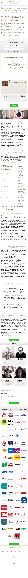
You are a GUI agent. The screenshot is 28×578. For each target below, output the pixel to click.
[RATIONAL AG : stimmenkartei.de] (11, 479)
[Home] (14, 4)
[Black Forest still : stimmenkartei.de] (24, 436)
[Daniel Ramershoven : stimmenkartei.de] (11, 536)
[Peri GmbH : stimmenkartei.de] (17, 514)
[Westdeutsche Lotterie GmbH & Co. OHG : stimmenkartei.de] (4, 450)
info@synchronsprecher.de (14, 564)
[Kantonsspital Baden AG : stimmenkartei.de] (24, 450)
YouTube (14, 574)
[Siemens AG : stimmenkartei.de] (4, 486)
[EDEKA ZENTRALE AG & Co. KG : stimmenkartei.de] (4, 422)
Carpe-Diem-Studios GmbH (21, 551)
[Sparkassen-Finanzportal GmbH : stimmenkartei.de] (11, 486)
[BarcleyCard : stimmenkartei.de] (4, 436)
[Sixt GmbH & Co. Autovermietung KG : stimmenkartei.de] (17, 529)
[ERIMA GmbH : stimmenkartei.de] (24, 443)
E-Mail (5, 335)
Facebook (14, 573)
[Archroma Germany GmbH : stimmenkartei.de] (24, 429)
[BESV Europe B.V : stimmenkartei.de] (11, 436)
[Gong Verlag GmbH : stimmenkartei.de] (17, 536)
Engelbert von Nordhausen (5, 185)
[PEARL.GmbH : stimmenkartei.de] (4, 479)
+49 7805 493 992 (20, 364)
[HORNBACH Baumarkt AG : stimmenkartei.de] (17, 493)
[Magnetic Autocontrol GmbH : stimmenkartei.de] (24, 457)
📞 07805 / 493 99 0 (6, 334)
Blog (15, 209)
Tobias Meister (5, 197)
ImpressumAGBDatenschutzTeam (14, 557)
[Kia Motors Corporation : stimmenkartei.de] (4, 457)
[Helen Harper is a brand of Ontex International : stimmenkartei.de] (17, 450)
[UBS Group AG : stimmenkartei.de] (24, 507)
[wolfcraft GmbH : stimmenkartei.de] (24, 529)
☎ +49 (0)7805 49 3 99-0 (8, 396)
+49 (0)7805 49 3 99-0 (14, 561)
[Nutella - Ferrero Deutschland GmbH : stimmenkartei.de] (17, 422)
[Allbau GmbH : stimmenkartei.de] (17, 429)
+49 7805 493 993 (8, 364)
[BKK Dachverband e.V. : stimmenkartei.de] (17, 436)
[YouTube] (14, 572)
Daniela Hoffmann (6, 192)
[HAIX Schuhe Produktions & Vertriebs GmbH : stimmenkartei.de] (11, 500)
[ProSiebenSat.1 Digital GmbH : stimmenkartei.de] (17, 479)
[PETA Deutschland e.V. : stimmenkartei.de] (24, 500)
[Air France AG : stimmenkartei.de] (24, 415)
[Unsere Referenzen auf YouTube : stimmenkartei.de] (4, 414)
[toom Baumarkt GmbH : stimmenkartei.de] (17, 507)
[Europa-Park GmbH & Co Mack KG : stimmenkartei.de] (17, 415)
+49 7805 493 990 (20, 384)
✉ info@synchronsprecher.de (10, 398)
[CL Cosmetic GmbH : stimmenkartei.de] (11, 443)
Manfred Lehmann (6, 173)
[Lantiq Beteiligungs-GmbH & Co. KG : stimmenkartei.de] (17, 500)
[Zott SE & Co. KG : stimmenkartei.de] (4, 493)
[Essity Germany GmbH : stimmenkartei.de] (17, 486)
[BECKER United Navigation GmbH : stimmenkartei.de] (24, 493)
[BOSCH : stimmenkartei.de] (4, 429)
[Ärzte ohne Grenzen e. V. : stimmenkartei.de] (11, 522)
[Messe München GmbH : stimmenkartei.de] (4, 529)
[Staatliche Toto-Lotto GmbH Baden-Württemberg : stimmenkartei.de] (17, 457)
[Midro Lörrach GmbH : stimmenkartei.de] (4, 472)
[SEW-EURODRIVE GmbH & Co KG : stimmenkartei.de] (24, 479)
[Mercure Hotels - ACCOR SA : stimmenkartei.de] (24, 465)
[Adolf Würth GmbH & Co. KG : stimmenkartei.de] (24, 486)
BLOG (12, 540)
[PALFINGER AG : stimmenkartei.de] (11, 529)
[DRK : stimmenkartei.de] (17, 443)
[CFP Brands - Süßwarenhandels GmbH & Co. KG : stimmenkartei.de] (17, 465)
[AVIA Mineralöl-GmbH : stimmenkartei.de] (11, 514)
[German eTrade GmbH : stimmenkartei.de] (24, 522)
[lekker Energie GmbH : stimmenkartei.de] (11, 457)
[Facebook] (13, 572)
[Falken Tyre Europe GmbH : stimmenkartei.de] (11, 450)
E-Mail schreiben (7, 362)
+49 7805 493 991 (8, 384)
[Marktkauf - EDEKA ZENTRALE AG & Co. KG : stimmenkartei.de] (4, 465)
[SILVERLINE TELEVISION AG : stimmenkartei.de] (11, 507)
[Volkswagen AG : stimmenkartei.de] (24, 514)
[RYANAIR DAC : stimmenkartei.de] (24, 422)
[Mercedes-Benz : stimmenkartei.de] (11, 429)
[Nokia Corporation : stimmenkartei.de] (11, 472)
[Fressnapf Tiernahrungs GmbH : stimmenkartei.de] (11, 415)
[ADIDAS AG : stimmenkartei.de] (11, 422)
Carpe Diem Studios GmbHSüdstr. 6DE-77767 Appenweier (14, 569)
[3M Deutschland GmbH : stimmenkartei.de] (4, 514)
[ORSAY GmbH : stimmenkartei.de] (24, 472)
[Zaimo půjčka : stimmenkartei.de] (4, 522)
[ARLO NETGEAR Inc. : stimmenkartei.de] (11, 493)
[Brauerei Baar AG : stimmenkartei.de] (17, 522)
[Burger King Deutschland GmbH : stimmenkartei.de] (4, 443)
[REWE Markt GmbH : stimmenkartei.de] (4, 507)
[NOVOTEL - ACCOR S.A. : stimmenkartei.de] (17, 472)
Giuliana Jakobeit (6, 202)
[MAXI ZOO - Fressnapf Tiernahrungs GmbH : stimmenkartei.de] (11, 465)
